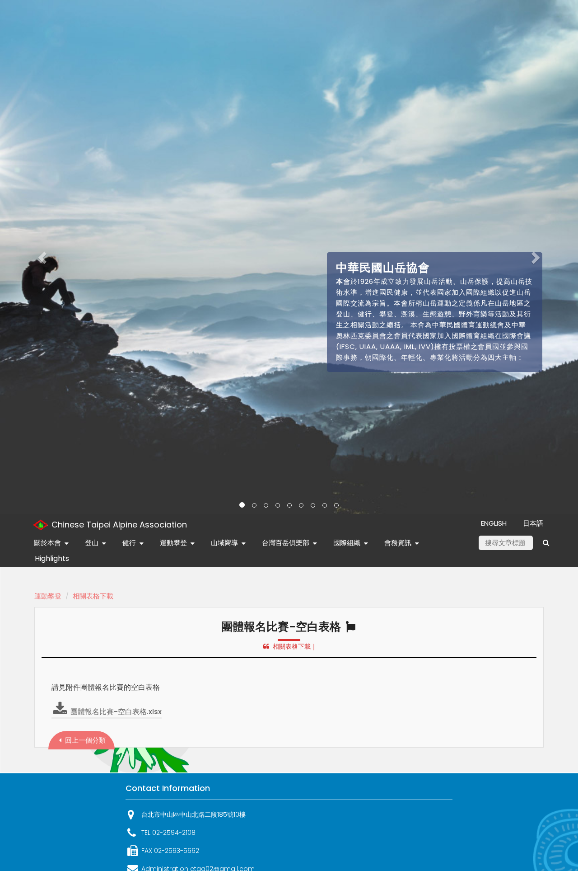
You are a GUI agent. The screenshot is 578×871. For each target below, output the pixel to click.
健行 (129, 542)
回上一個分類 (84, 740)
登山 (91, 542)
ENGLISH (494, 523)
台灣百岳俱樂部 (285, 542)
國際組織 (346, 542)
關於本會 (47, 542)
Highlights (52, 558)
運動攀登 (173, 542)
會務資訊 (397, 542)
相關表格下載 (93, 596)
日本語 (533, 523)
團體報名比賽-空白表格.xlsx (115, 711)
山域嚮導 (224, 542)
